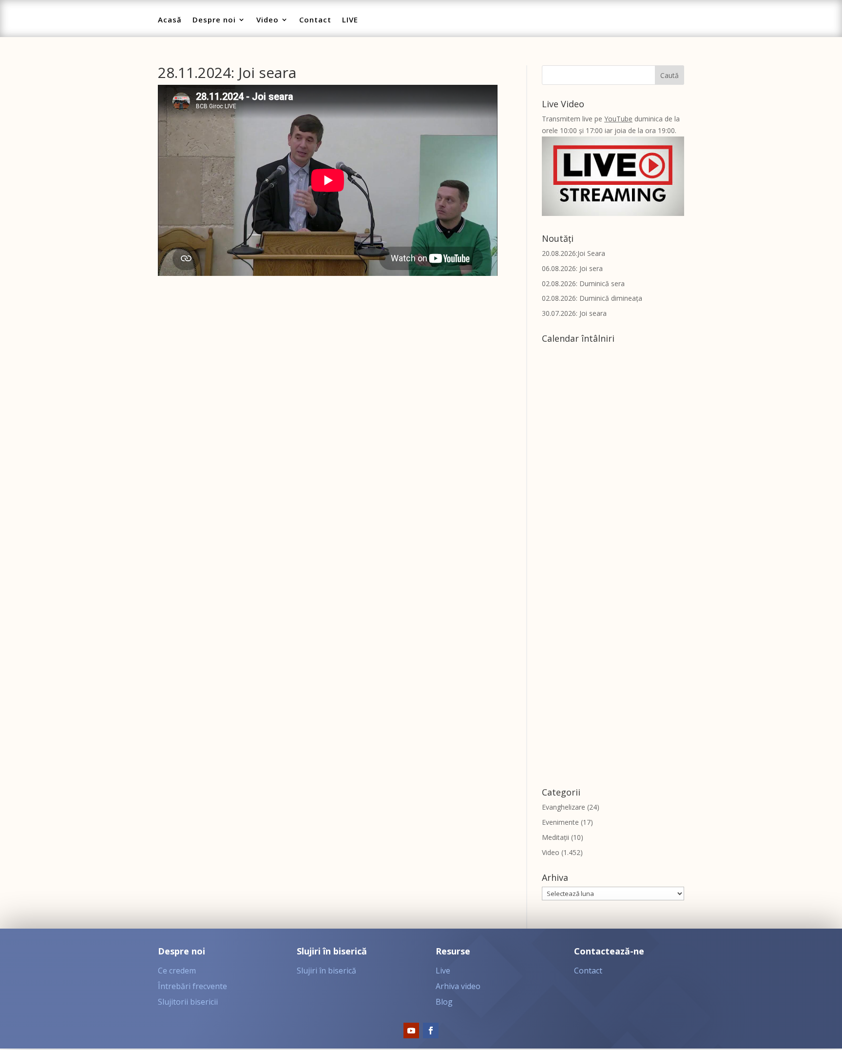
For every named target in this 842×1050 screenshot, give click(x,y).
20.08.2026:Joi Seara (573, 253)
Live (443, 970)
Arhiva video (458, 986)
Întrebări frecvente (192, 986)
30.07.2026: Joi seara (574, 313)
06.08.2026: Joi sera (572, 268)
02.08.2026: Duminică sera (583, 283)
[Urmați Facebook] (431, 1030)
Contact (315, 20)
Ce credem (177, 970)
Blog (444, 1001)
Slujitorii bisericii (188, 1001)
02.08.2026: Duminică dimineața (592, 298)
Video (267, 20)
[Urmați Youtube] (411, 1030)
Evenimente (560, 822)
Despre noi (214, 20)
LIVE (350, 20)
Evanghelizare (563, 807)
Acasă (170, 20)
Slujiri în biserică (326, 970)
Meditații (555, 837)
